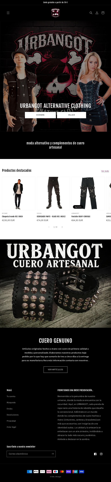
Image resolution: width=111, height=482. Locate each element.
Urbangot (58, 477)
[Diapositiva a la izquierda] (49, 227)
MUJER (71, 115)
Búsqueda (11, 402)
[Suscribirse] (53, 454)
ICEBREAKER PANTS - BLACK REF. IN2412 (51, 216)
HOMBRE (40, 115)
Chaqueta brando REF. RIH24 (12, 216)
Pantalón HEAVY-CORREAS (80, 216)
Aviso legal (11, 427)
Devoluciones (13, 415)
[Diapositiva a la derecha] (62, 227)
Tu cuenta (11, 396)
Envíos (9, 408)
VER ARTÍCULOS (55, 369)
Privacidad (11, 421)
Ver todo (105, 171)
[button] (8, 13)
